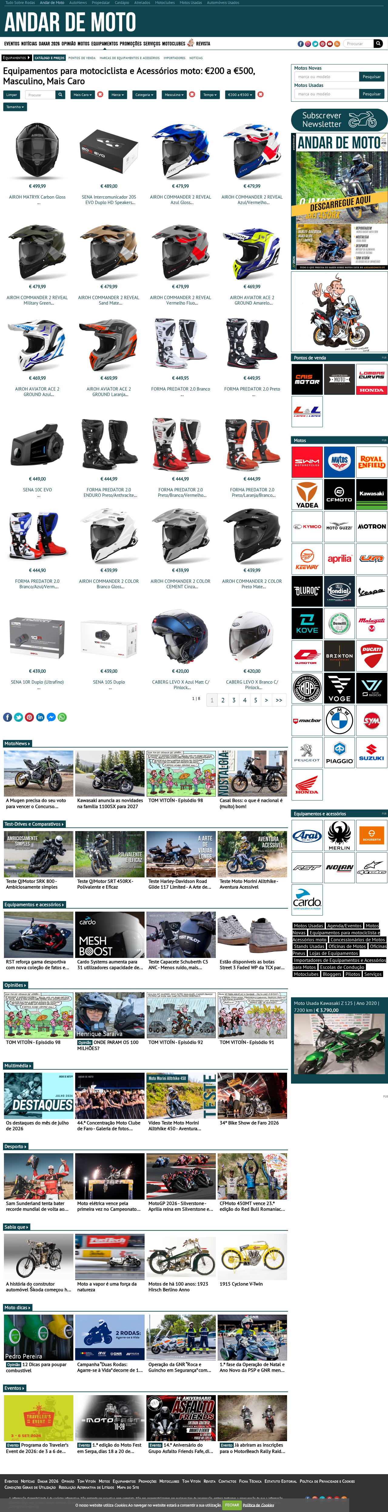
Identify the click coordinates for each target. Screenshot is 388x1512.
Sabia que (15, 1227)
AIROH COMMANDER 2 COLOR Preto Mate (252, 583)
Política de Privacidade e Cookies (327, 1481)
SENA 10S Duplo (109, 682)
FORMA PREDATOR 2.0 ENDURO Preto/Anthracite (109, 492)
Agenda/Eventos (344, 926)
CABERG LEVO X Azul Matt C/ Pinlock (180, 684)
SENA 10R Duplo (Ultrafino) (37, 682)
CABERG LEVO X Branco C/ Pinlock (252, 684)
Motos (104, 1481)
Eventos (11, 43)
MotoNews (16, 743)
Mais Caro (81, 94)
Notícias (28, 1481)
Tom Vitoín (86, 1481)
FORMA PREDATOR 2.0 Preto (252, 389)
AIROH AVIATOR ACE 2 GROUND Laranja (109, 391)
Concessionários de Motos (358, 939)
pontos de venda (82, 57)
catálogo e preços (49, 57)
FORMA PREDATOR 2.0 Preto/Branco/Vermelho (180, 492)
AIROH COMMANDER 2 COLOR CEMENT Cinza (180, 583)
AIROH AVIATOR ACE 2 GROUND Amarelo (252, 300)
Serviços (373, 974)
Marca (117, 94)
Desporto (14, 1146)
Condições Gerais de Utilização (30, 1487)
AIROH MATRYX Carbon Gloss (37, 197)
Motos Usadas (308, 926)
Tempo (208, 94)
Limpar (11, 94)
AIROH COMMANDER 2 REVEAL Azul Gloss (180, 199)
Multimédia (16, 1065)
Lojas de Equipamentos (333, 953)
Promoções (131, 43)
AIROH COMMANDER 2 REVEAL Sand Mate (108, 300)
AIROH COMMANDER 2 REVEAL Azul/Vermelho (252, 199)
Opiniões (14, 985)
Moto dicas (16, 1307)
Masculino (173, 94)
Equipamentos (124, 1481)
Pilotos (353, 974)
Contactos (227, 1481)
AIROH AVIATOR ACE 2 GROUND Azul (37, 391)
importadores (174, 57)
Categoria (143, 94)
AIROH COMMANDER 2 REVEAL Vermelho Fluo (180, 300)
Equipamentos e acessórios (33, 904)
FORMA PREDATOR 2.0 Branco (180, 389)
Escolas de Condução (342, 967)
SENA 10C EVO (37, 490)
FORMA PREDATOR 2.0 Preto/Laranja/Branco (252, 492)
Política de (258, 1504)
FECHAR (232, 1504)
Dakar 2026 (49, 43)
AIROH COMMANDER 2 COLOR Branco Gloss (109, 583)
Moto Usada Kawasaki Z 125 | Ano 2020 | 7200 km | (336, 1006)
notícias (195, 57)
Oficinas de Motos (347, 946)
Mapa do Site (128, 1487)
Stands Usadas (309, 946)
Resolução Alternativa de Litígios (86, 1487)
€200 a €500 (239, 94)
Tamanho (14, 106)
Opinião (69, 43)
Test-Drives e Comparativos (33, 824)
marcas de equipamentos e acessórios (129, 57)
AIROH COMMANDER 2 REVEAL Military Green (37, 300)
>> (279, 700)
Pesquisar (372, 76)
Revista (203, 43)
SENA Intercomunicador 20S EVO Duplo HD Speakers (109, 199)
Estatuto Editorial (281, 1481)
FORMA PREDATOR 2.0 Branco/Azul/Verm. (37, 583)
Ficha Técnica (250, 1481)
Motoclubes (173, 43)
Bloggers (332, 974)
